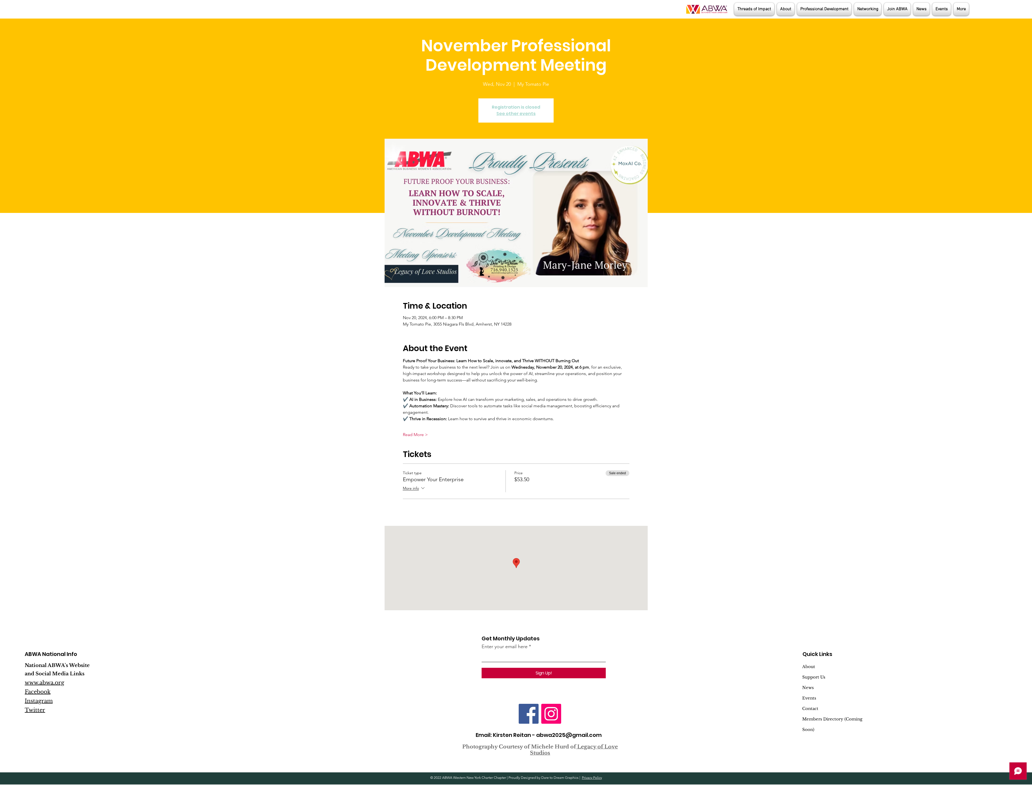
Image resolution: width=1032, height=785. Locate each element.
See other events (516, 113)
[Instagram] (551, 714)
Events (809, 698)
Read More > (415, 434)
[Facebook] (529, 714)
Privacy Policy (592, 778)
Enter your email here (505, 646)
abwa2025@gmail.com (569, 735)
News (808, 687)
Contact (810, 708)
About (808, 666)
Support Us (813, 677)
